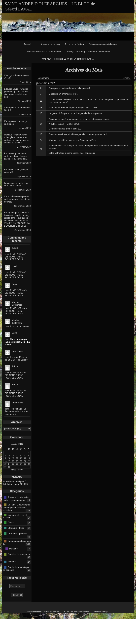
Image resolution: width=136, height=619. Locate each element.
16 (41, 113)
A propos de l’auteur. (74, 44)
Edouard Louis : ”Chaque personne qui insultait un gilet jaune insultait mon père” (16, 93)
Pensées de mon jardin (19, 554)
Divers (11, 522)
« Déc (13, 469)
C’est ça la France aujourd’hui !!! (16, 76)
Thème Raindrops (101, 612)
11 (41, 101)
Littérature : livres (16, 528)
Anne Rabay (18, 402)
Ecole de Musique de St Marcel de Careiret (16, 358)
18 (41, 134)
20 (41, 140)
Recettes (12, 561)
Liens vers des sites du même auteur (43, 51)
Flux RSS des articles (50, 612)
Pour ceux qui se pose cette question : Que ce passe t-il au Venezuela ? (16, 156)
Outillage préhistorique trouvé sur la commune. (88, 51)
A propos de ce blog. (50, 44)
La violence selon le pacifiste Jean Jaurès (16, 184)
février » (127, 78)
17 (41, 124)
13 (41, 107)
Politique (13, 548)
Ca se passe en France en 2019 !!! (17, 109)
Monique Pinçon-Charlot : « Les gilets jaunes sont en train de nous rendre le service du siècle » (16, 138)
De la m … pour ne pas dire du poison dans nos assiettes (16, 507)
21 (41, 149)
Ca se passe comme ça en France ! (15, 122)
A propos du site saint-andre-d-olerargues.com (16, 498)
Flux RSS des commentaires (77, 612)
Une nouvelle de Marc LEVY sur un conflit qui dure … (68, 58)
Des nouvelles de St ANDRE (15, 516)
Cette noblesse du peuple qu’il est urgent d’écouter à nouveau (17, 199)
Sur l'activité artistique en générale (16, 568)
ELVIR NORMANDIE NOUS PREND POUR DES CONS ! (16, 257)
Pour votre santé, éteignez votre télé (17, 170)
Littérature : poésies (17, 533)
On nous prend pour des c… (17, 542)
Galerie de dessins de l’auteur (103, 44)
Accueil (27, 44)
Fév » (21, 469)
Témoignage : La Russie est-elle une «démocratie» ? (16, 411)
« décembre (43, 78)
